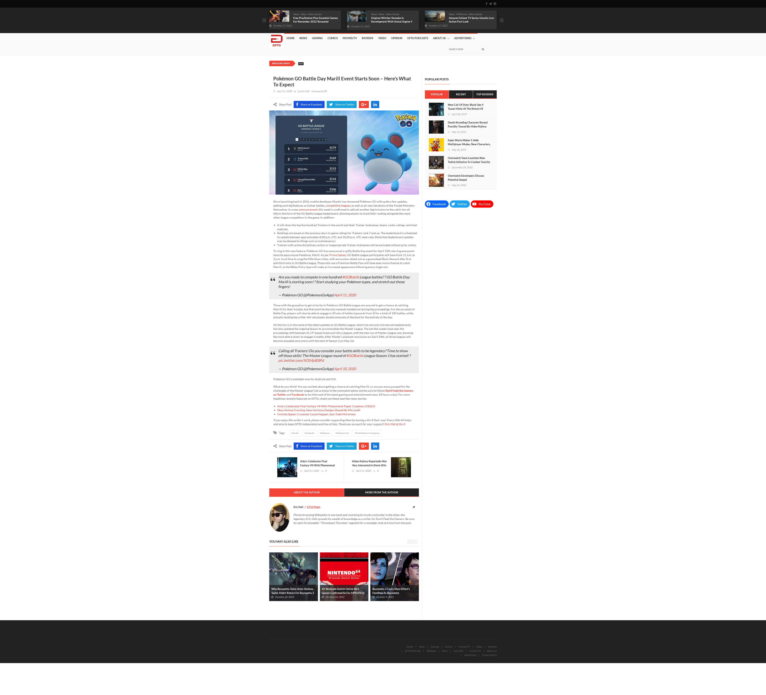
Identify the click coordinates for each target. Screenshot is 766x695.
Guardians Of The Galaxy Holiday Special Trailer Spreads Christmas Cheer (468, 21)
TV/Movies (383, 14)
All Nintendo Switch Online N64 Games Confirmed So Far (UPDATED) (292, 590)
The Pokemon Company (367, 433)
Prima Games (337, 255)
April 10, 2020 (345, 369)
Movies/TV (350, 38)
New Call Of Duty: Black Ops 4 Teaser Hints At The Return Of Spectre (466, 108)
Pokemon (325, 433)
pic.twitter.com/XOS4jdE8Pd (301, 360)
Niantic (295, 433)
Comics (453, 14)
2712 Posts (313, 507)
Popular (437, 94)
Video (303, 14)
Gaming (317, 38)
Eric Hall (305, 91)
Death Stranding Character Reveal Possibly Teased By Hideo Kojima (468, 124)
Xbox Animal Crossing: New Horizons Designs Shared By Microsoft (318, 410)
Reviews (367, 38)
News (296, 14)
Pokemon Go (342, 433)
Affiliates (431, 650)
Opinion (396, 38)
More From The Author (381, 492)
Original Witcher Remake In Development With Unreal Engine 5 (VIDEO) (314, 21)
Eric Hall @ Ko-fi (395, 424)
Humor (461, 14)
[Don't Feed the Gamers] (276, 39)
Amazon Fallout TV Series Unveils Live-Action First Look (394, 19)
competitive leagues (338, 205)
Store (444, 650)
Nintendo (309, 433)
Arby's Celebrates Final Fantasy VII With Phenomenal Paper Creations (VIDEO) (317, 465)
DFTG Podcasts (417, 38)
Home (290, 38)
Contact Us (475, 650)
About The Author (307, 492)
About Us (439, 38)
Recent (461, 94)
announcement (308, 209)
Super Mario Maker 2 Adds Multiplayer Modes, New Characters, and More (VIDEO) (469, 144)
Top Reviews (484, 94)
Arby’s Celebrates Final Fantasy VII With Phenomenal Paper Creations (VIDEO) (326, 406)
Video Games (314, 14)
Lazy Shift (458, 650)
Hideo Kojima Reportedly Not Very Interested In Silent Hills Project (369, 465)
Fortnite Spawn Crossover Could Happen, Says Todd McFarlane (316, 414)
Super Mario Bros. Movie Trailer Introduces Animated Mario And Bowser (390, 592)
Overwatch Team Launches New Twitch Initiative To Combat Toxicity (469, 160)
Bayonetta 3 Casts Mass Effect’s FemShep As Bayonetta (340, 590)
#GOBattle (350, 277)
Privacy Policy (489, 655)
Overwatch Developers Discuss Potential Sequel (466, 177)
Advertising (462, 38)
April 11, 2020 (345, 295)
